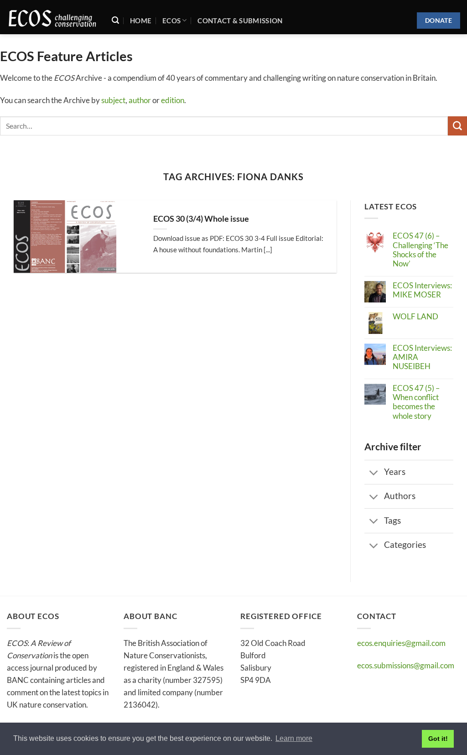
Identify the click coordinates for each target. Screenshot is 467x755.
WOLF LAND (415, 316)
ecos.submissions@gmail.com (405, 665)
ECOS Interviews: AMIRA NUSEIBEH (422, 357)
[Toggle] (374, 473)
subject (113, 100)
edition (172, 100)
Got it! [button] (438, 738)
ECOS (171, 20)
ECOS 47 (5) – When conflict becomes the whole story (416, 402)
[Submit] (457, 125)
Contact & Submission (239, 20)
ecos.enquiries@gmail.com (401, 643)
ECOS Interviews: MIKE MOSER (422, 290)
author (140, 100)
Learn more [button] (293, 738)
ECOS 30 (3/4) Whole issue (201, 219)
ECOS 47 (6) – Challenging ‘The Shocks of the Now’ (420, 249)
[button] (115, 20)
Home (140, 20)
